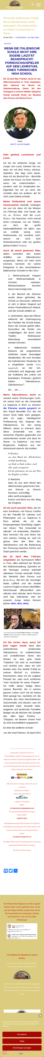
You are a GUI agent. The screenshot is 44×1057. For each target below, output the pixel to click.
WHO (13, 604)
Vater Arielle (35, 37)
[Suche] (31, 5)
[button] (40, 1016)
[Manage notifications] (5, 1052)
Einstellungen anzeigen (22, 1048)
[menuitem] (31, 5)
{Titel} (21, 1053)
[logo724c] (18, 5)
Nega (22, 1041)
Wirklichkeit (22, 37)
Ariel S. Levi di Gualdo (20, 144)
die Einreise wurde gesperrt (20, 408)
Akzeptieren (22, 1034)
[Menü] (37, 5)
